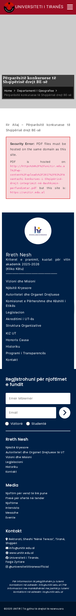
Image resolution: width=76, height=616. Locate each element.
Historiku (13, 346)
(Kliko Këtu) (15, 269)
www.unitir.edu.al (21, 553)
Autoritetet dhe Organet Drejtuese (32, 294)
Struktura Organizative (23, 325)
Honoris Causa (17, 340)
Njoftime (12, 503)
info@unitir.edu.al (22, 548)
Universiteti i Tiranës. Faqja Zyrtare (22, 560)
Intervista (12, 508)
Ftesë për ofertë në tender (25, 498)
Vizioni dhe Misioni (20, 281)
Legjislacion (15, 312)
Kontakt (12, 360)
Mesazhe (12, 513)
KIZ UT (11, 333)
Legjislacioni (14, 462)
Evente (11, 517)
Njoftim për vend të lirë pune (27, 493)
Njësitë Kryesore (19, 288)
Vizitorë (17, 423)
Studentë (39, 423)
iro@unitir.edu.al (52, 591)
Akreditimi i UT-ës (20, 319)
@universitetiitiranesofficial (29, 567)
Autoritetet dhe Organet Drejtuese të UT (35, 452)
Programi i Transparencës (26, 353)
